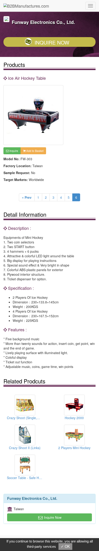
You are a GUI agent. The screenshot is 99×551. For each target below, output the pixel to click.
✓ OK (65, 546)
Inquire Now (52, 42)
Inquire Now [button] (52, 517)
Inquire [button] (13, 151)
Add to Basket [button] (35, 151)
